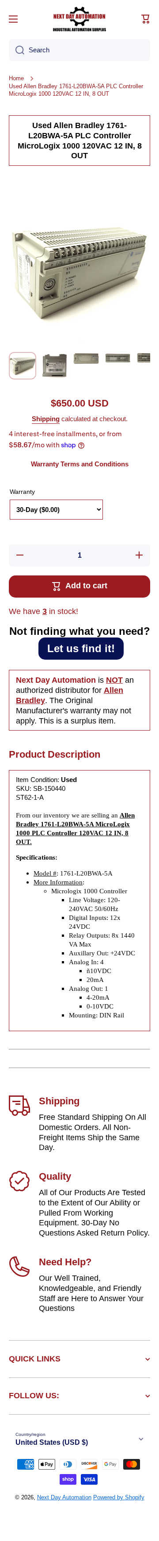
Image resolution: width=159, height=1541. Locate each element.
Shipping (46, 418)
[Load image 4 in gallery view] (118, 357)
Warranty (22, 491)
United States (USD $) (51, 1442)
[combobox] (79, 50)
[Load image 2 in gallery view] (54, 365)
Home (16, 78)
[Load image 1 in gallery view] (22, 365)
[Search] (16, 50)
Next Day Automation (64, 1497)
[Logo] (79, 19)
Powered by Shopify (118, 1497)
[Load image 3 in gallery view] (86, 358)
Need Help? (65, 1261)
